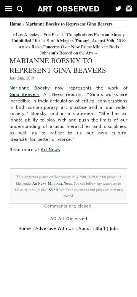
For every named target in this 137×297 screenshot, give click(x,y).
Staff (100, 228)
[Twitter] (116, 9)
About (84, 228)
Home (15, 24)
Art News (50, 149)
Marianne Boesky (30, 88)
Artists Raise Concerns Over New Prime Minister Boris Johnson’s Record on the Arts (68, 49)
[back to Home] (68, 9)
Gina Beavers (25, 94)
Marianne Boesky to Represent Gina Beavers (58, 65)
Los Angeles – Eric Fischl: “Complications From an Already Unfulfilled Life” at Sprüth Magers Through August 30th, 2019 (68, 37)
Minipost (55, 183)
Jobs (114, 228)
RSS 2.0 (52, 189)
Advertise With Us (54, 228)
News (68, 183)
